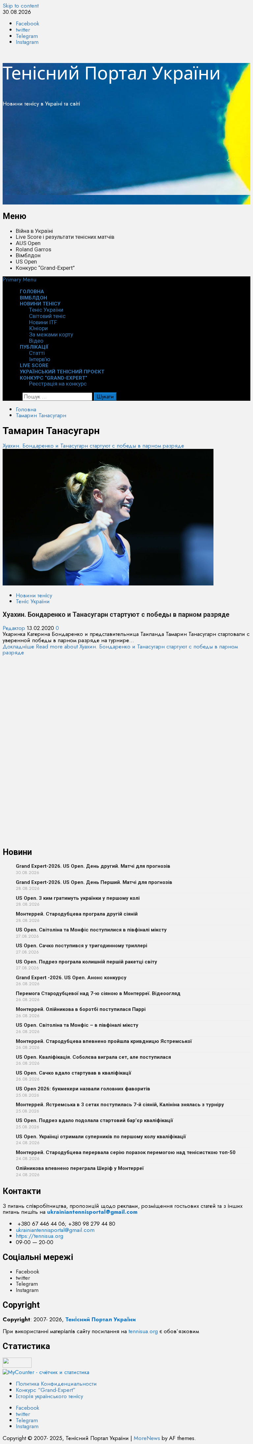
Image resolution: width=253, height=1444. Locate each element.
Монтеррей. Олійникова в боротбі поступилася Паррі (81, 1009)
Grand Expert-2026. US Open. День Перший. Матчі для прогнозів (94, 882)
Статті (37, 353)
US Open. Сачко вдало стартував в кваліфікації (73, 1073)
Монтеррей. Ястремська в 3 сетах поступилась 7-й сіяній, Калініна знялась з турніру (120, 1105)
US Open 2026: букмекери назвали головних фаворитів (83, 1089)
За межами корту (51, 334)
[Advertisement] (126, 158)
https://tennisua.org (39, 1236)
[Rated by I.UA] (17, 1366)
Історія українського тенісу (49, 1396)
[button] (19, 279)
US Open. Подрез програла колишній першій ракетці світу (86, 962)
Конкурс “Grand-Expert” (45, 268)
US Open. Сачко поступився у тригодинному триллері (81, 946)
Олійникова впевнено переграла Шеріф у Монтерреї (80, 1168)
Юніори (38, 328)
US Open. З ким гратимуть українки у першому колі (78, 898)
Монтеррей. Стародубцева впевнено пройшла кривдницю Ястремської (104, 1041)
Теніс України (46, 309)
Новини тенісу (40, 304)
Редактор (15, 628)
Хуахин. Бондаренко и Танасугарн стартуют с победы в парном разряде (93, 446)
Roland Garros (33, 249)
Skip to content (21, 6)
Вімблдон (28, 255)
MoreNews (147, 1438)
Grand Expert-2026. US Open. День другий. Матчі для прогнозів (93, 866)
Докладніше (120, 650)
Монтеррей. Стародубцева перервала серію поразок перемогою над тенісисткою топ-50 (126, 1152)
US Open (26, 261)
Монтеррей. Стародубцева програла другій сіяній (77, 914)
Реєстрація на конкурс (58, 383)
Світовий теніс (47, 316)
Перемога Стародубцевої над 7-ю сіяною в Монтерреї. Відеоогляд (98, 993)
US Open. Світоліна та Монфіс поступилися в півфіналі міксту (91, 930)
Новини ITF (43, 322)
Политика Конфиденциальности (56, 1384)
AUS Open (28, 243)
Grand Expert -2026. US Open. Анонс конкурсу (71, 978)
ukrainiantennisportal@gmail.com (55, 1230)
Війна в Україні (34, 231)
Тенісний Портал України (112, 72)
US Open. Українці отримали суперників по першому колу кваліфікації (101, 1137)
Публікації (34, 347)
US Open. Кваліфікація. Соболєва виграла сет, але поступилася (93, 1057)
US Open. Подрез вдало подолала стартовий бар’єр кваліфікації (94, 1120)
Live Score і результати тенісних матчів (65, 237)
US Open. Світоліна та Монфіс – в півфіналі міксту (77, 1025)
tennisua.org (143, 1331)
